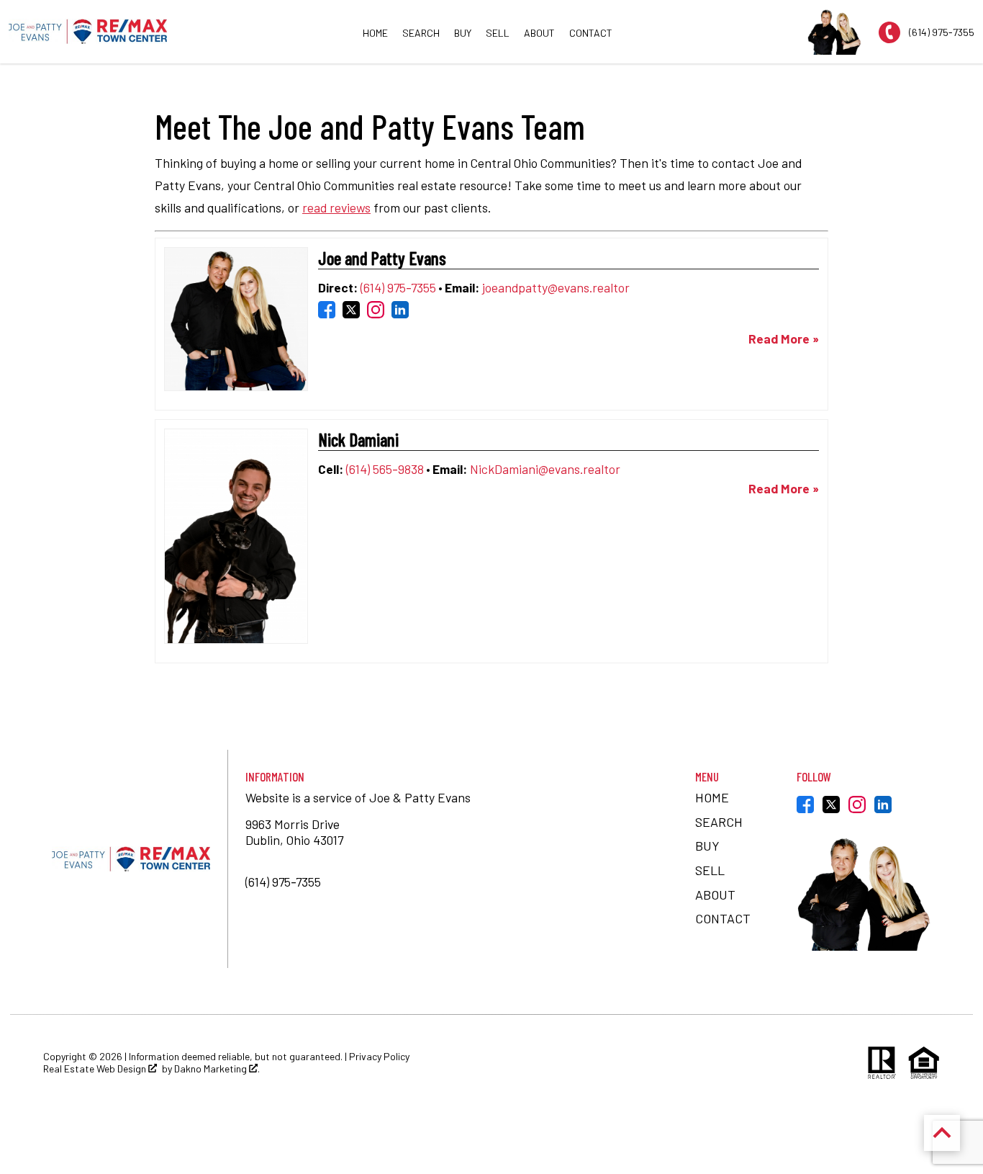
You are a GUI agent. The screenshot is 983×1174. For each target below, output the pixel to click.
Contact (590, 33)
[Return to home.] (88, 31)
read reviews (336, 207)
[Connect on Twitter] (351, 312)
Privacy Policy (379, 1056)
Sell (497, 33)
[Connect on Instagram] (375, 312)
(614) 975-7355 (398, 287)
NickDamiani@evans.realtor (545, 469)
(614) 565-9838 (385, 469)
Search (421, 33)
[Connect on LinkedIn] (400, 312)
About (539, 33)
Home (375, 33)
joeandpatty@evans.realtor (556, 287)
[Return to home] (131, 858)
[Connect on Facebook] (326, 312)
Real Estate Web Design (95, 1069)
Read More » (783, 338)
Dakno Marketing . (217, 1069)
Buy (462, 33)
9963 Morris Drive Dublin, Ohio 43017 (295, 831)
